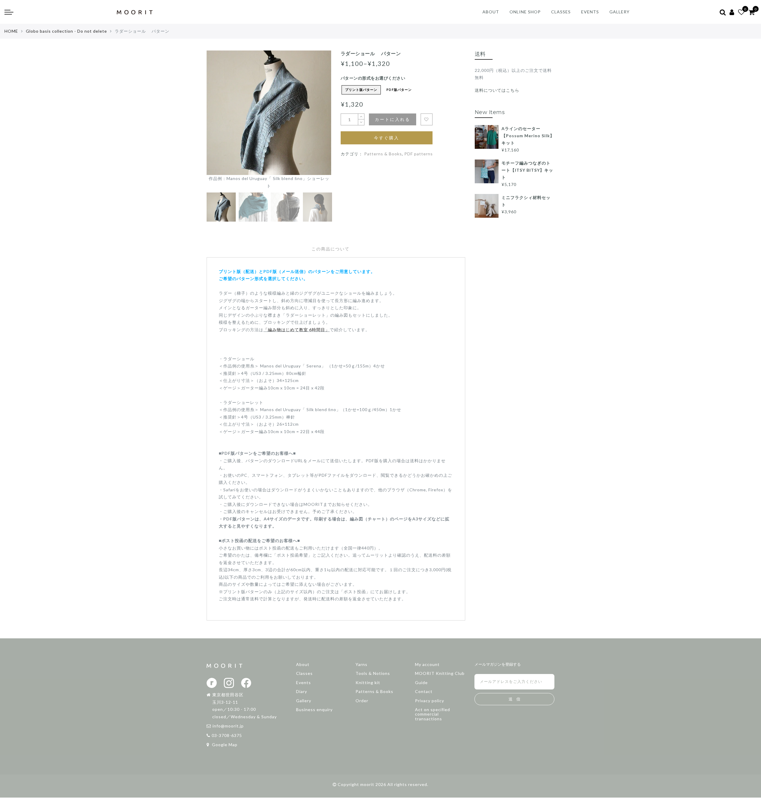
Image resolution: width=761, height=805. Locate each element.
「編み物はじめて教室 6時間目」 (296, 329)
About (302, 664)
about (490, 11)
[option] (269, 120)
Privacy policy (429, 700)
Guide (421, 682)
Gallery (303, 700)
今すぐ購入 (386, 137)
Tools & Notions (373, 673)
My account (427, 664)
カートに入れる (392, 119)
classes (561, 11)
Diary (301, 691)
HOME (11, 31)
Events (303, 682)
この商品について (331, 249)
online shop (525, 11)
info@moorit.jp (228, 725)
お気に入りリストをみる (427, 119)
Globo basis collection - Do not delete (66, 31)
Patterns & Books (383, 153)
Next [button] (313, 123)
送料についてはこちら (497, 90)
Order (362, 700)
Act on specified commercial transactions (432, 714)
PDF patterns (418, 153)
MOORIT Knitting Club (440, 673)
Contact (424, 691)
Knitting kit (368, 682)
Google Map (224, 744)
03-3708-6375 (227, 735)
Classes (304, 673)
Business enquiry (314, 709)
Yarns (361, 664)
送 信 (514, 699)
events (590, 11)
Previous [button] (217, 123)
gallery (619, 11)
